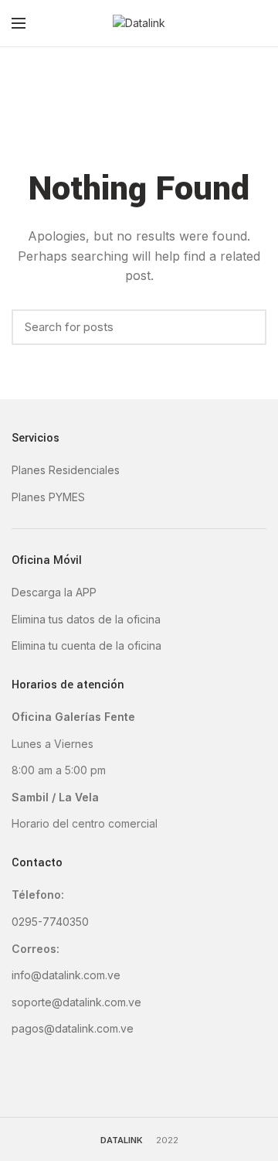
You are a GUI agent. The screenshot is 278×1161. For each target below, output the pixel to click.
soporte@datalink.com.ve (76, 1002)
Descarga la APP (54, 592)
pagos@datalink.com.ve (73, 1028)
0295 (25, 921)
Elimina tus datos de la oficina (86, 619)
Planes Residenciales (66, 469)
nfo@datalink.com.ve (67, 975)
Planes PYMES (48, 497)
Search (247, 327)
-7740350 (63, 921)
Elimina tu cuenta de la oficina (86, 645)
